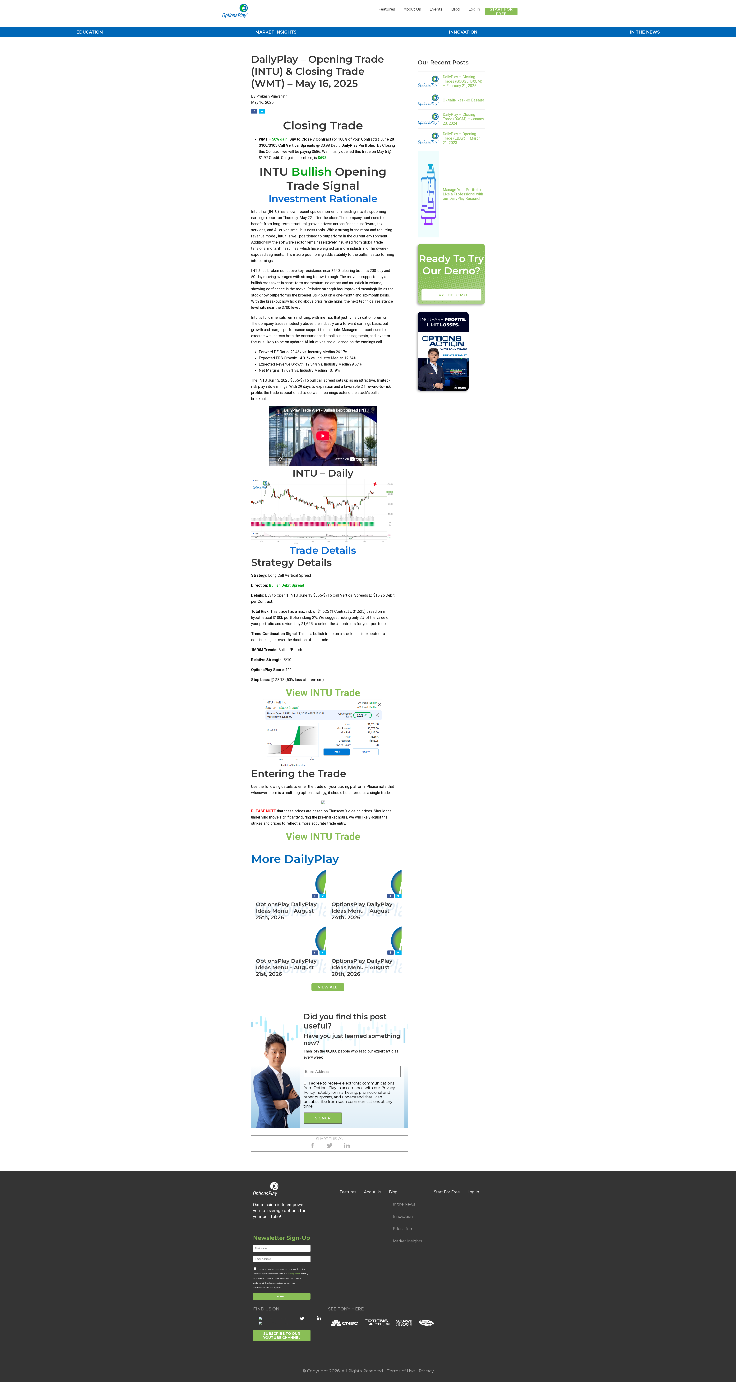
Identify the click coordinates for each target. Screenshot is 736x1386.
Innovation (463, 32)
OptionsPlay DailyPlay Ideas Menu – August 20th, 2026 (362, 967)
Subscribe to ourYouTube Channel (282, 1336)
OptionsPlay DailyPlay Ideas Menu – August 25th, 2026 (286, 911)
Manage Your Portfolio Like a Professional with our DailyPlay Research (463, 194)
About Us (412, 9)
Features (386, 9)
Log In (474, 9)
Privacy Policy (294, 1274)
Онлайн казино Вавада (463, 100)
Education (89, 32)
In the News (645, 32)
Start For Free (501, 11)
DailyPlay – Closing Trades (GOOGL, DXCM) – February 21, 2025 (462, 81)
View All (328, 987)
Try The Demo (451, 295)
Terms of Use (401, 1371)
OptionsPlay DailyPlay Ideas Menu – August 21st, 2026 (286, 967)
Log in (473, 1192)
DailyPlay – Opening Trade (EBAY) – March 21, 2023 (462, 138)
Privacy (426, 1371)
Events (436, 9)
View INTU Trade (323, 693)
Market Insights (276, 32)
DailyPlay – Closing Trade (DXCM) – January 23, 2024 (463, 119)
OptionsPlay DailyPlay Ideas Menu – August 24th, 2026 (362, 911)
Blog (455, 9)
